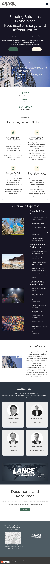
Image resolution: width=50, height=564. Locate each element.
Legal (36, 561)
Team (13, 49)
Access (25, 509)
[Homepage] (9, 4)
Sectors (37, 49)
